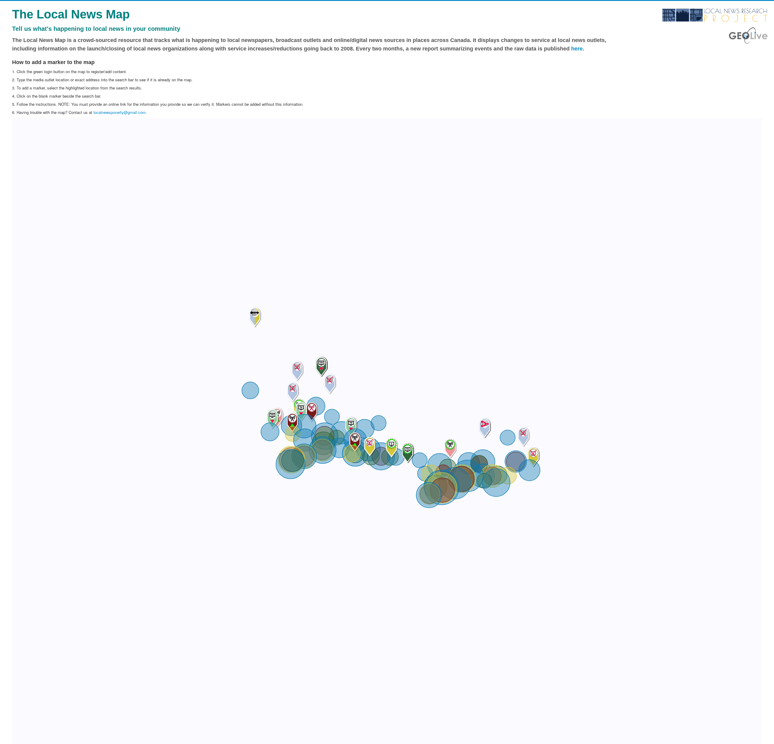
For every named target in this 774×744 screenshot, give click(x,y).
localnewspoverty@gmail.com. (120, 112)
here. (577, 49)
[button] (442, 490)
